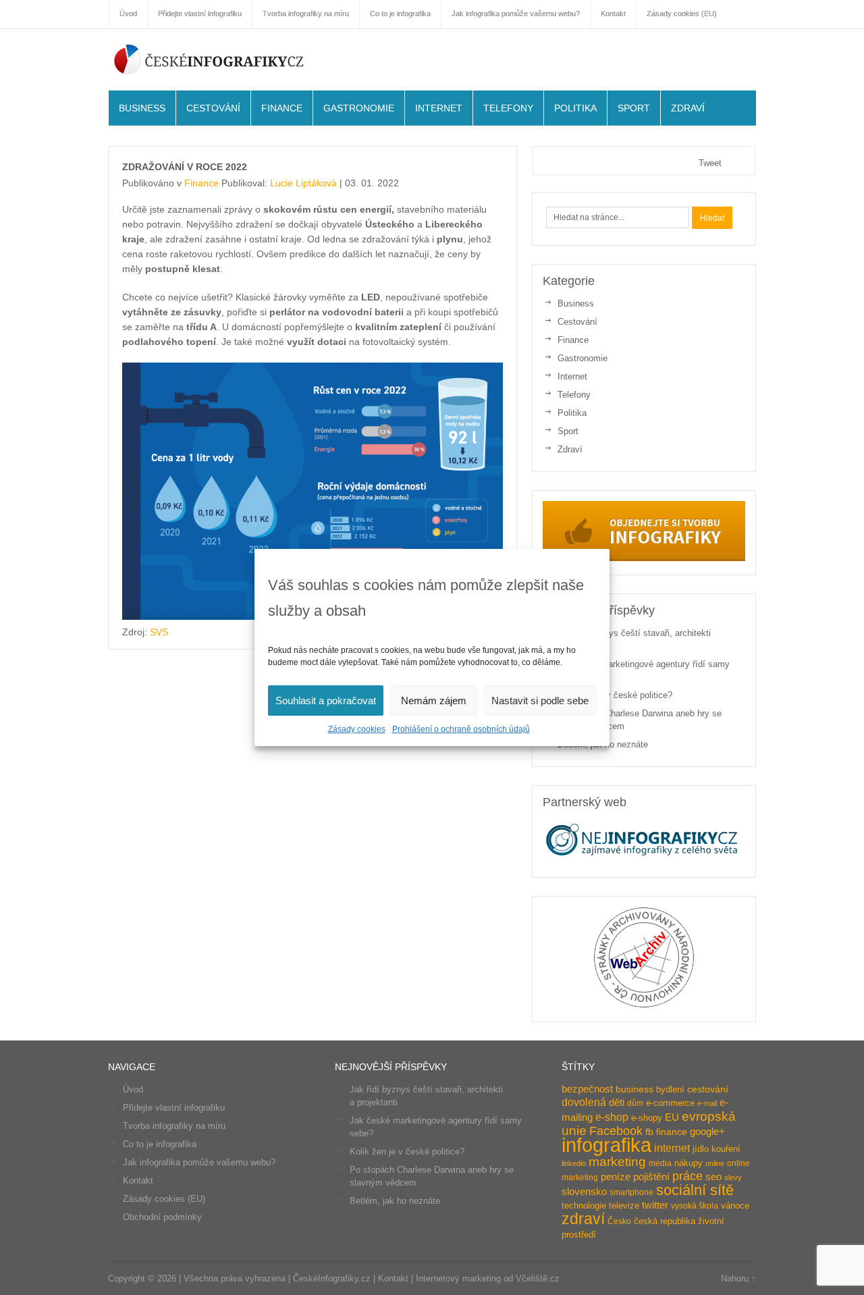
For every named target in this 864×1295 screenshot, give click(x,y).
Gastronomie (358, 108)
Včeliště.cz (538, 1278)
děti (616, 1102)
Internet (438, 108)
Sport (634, 108)
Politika (575, 108)
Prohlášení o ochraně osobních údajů (461, 729)
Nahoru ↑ (738, 1278)
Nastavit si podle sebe (540, 700)
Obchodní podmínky (162, 1217)
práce (687, 1176)
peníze (615, 1176)
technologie (584, 1205)
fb (649, 1132)
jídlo (701, 1149)
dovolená (584, 1102)
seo (713, 1176)
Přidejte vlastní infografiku (174, 1108)
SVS (159, 632)
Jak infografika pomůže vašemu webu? (199, 1162)
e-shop (611, 1117)
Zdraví (688, 108)
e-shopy (646, 1118)
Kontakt (138, 1180)
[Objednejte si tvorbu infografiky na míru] (644, 558)
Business (142, 108)
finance (671, 1132)
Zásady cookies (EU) (164, 1199)
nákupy (688, 1163)
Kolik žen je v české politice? (615, 695)
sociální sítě (695, 1190)
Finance (281, 108)
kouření (725, 1149)
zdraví (583, 1218)
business (634, 1089)
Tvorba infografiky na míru (174, 1126)
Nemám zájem (433, 700)
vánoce (735, 1205)
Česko (619, 1221)
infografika (606, 1145)
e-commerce (670, 1103)
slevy (733, 1177)
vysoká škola (694, 1206)
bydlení (670, 1089)
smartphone (631, 1192)
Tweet (710, 163)
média (660, 1163)
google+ (707, 1131)
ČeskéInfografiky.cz (209, 58)
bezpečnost (587, 1089)
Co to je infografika (159, 1144)
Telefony (508, 108)
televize (624, 1205)
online (714, 1163)
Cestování (213, 108)
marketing (617, 1161)
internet (672, 1148)
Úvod (133, 1089)
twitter (655, 1205)
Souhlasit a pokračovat (325, 700)
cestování (707, 1089)
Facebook (616, 1131)
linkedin (574, 1163)
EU (672, 1117)
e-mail (707, 1103)
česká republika (664, 1221)
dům (635, 1103)
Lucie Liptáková (303, 183)
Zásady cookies (356, 729)
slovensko (584, 1191)
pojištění (651, 1176)
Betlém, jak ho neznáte (395, 1201)
